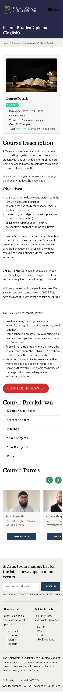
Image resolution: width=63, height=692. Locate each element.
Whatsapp (43, 631)
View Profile (21, 536)
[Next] (58, 480)
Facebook (13, 631)
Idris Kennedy (23, 128)
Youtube (12, 635)
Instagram (12, 639)
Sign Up (50, 586)
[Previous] (49, 480)
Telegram (12, 643)
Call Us (41, 627)
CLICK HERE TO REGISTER (25, 388)
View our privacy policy (48, 593)
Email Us (42, 635)
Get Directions (45, 639)
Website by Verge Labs (46, 685)
